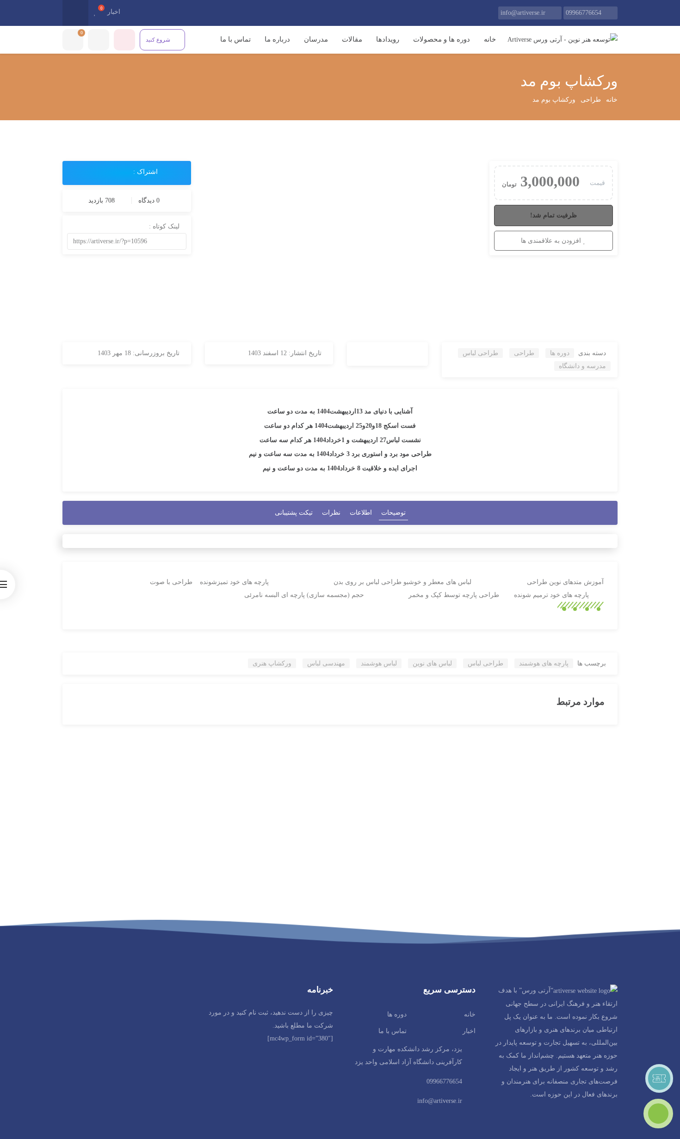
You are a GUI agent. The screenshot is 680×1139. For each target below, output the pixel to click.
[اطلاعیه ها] (124, 39)
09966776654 (583, 12)
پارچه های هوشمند (544, 663)
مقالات (352, 39)
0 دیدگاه (148, 200)
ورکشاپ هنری (272, 663)
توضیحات (393, 512)
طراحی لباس (480, 353)
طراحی (591, 99)
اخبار (113, 11)
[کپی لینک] (137, 241)
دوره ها (559, 353)
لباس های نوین (432, 663)
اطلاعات (361, 512)
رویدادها (387, 39)
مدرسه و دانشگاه (582, 366)
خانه (490, 39)
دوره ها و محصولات (441, 39)
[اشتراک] (100, 172)
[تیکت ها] (659, 1078)
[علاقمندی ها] (95, 12)
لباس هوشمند (379, 663)
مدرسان (316, 39)
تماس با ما (234, 39)
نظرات (331, 512)
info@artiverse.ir (523, 12)
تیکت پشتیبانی (294, 512)
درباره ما (277, 39)
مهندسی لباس (326, 663)
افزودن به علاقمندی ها (551, 240)
